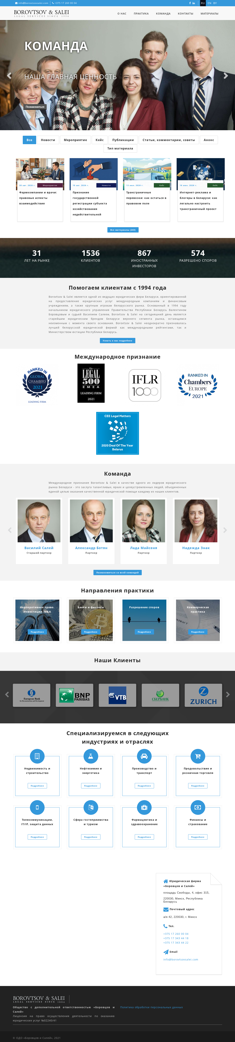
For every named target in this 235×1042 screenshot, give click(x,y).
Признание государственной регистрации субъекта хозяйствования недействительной (90, 203)
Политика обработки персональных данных (151, 1007)
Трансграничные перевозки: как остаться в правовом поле (146, 198)
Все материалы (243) (123, 229)
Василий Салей (39, 548)
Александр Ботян (91, 548)
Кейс (100, 140)
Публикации (123, 140)
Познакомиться (34, 106)
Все (29, 140)
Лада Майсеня (143, 548)
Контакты (185, 13)
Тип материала (120, 148)
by (215, 3)
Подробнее (37, 631)
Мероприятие (75, 140)
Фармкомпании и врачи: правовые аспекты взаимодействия (38, 198)
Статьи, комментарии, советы (169, 140)
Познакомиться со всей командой (117, 572)
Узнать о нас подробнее (117, 340)
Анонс (209, 140)
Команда (163, 13)
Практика (141, 13)
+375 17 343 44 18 (176, 938)
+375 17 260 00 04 (66, 3)
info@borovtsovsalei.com (33, 3)
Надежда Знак (196, 548)
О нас (122, 13)
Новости (48, 140)
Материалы (209, 13)
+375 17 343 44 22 (176, 942)
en (210, 3)
